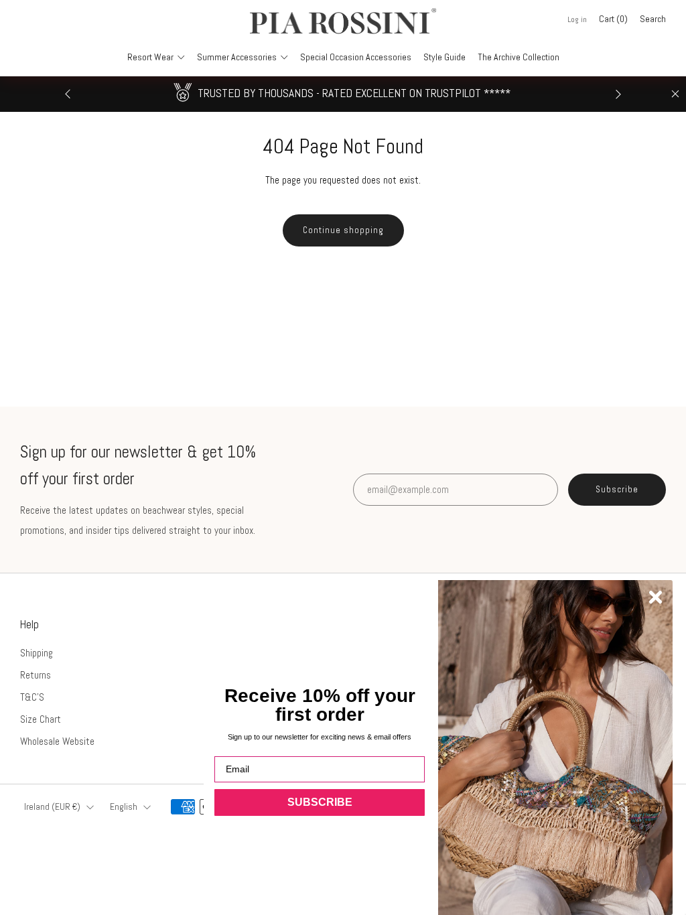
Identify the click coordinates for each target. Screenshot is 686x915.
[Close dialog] (655, 597)
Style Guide (444, 57)
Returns (35, 674)
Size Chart (40, 719)
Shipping (36, 652)
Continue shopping (343, 230)
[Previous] (67, 94)
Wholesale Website (57, 741)
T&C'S (32, 697)
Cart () (613, 19)
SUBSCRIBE (319, 802)
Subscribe (617, 489)
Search (653, 19)
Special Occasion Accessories (355, 57)
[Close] (675, 94)
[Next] (618, 94)
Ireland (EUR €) (52, 807)
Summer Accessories (237, 57)
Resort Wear (150, 57)
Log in (577, 19)
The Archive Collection (518, 57)
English (123, 807)
